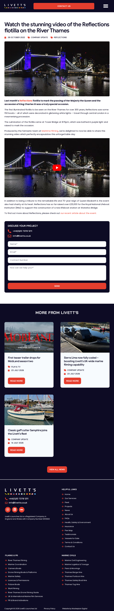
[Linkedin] (15, 509)
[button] (106, 6)
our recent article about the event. (78, 213)
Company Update (39, 37)
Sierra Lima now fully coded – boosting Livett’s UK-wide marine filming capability (83, 361)
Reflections (60, 37)
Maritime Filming (50, 130)
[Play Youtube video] (57, 167)
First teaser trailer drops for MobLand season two (24, 359)
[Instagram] (8, 509)
